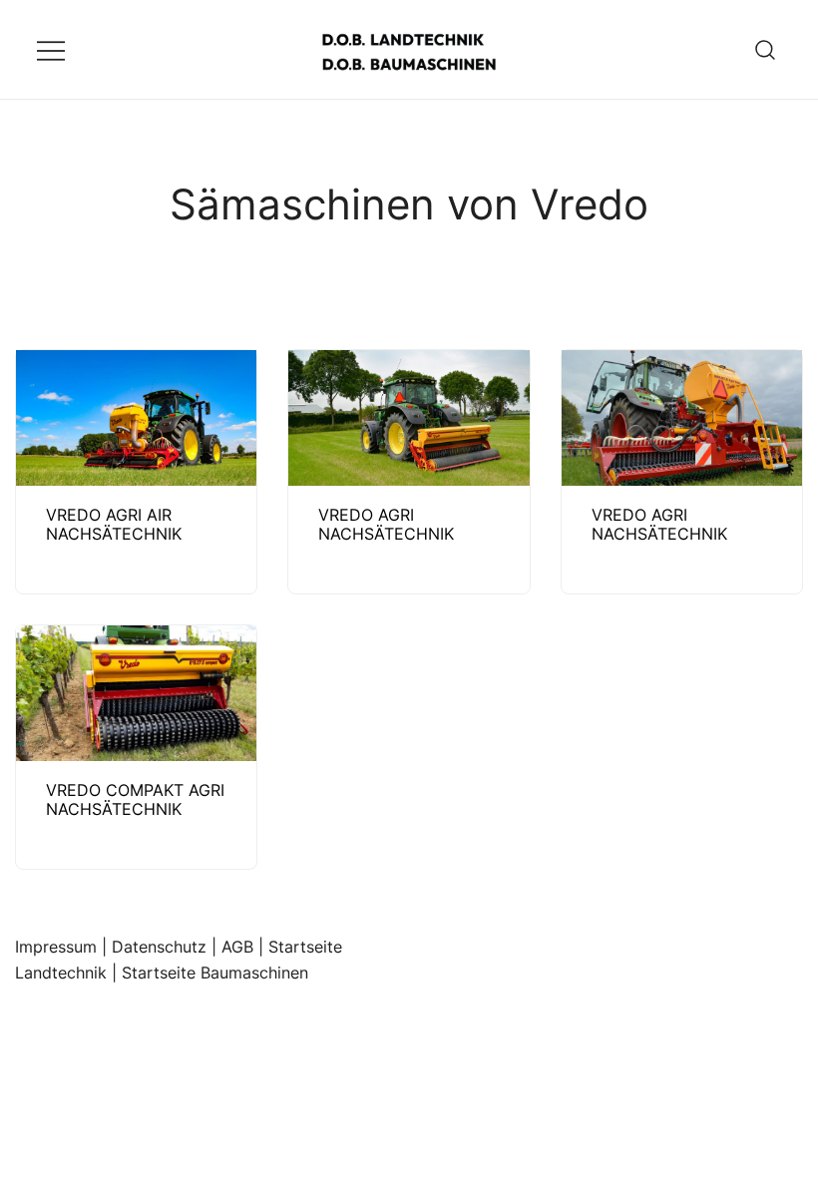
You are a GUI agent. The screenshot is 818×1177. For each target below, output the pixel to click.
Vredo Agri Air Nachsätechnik (114, 524)
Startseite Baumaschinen (215, 972)
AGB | (244, 947)
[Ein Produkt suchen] (765, 49)
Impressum (56, 947)
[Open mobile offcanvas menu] (51, 49)
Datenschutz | (166, 947)
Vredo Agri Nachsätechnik (386, 524)
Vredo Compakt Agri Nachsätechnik (135, 799)
